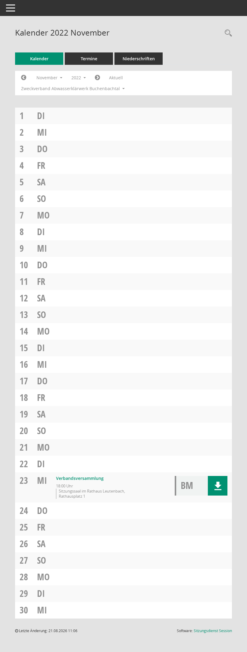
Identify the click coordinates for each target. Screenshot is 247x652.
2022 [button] (76, 77)
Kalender (39, 58)
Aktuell (116, 77)
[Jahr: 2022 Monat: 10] (24, 77)
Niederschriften (139, 58)
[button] (217, 486)
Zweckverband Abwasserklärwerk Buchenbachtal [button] (71, 88)
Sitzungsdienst (213, 630)
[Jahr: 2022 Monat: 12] (97, 77)
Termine (89, 58)
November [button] (47, 77)
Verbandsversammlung (80, 478)
